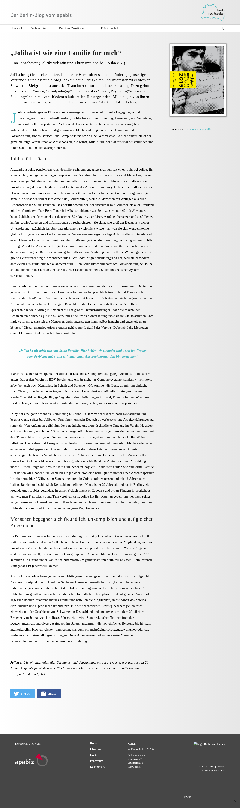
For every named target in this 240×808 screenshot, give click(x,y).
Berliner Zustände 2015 (198, 129)
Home (93, 743)
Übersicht (17, 28)
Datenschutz (97, 766)
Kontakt (95, 755)
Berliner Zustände (71, 28)
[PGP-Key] (151, 749)
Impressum (96, 760)
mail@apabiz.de (136, 749)
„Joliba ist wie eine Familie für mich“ (65, 53)
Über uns (95, 749)
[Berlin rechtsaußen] (213, 12)
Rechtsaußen (38, 28)
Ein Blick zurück (107, 28)
